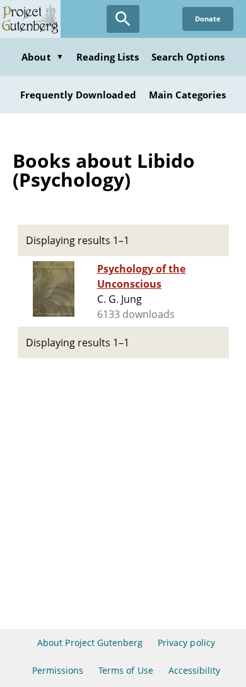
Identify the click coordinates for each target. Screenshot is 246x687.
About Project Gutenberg (90, 643)
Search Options (188, 56)
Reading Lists (107, 56)
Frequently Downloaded (78, 94)
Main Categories (187, 94)
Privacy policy (186, 643)
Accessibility (194, 670)
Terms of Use (125, 670)
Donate (208, 18)
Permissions (57, 670)
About (42, 56)
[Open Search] (123, 19)
